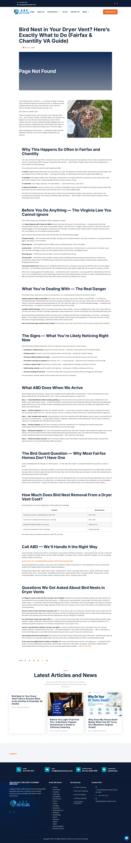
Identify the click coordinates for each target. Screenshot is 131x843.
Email (53, 768)
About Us (40, 12)
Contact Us (74, 12)
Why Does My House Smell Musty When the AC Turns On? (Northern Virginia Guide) (102, 723)
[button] (25, 660)
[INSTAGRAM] (117, 3)
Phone (25, 768)
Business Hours (87, 768)
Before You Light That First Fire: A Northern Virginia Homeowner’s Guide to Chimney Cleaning (64, 723)
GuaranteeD (111, 768)
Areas (84, 12)
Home (32, 12)
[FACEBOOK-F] (114, 3)
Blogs (65, 12)
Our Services (52, 12)
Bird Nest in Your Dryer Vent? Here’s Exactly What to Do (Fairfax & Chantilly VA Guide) (27, 700)
